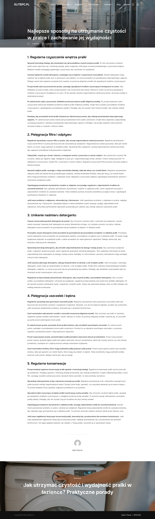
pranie (36, 44)
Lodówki (107, 4)
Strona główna (57, 4)
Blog (118, 4)
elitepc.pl (21, 4)
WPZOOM (137, 515)
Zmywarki (79, 4)
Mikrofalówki (93, 4)
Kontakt (127, 4)
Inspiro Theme (126, 515)
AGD (67, 4)
